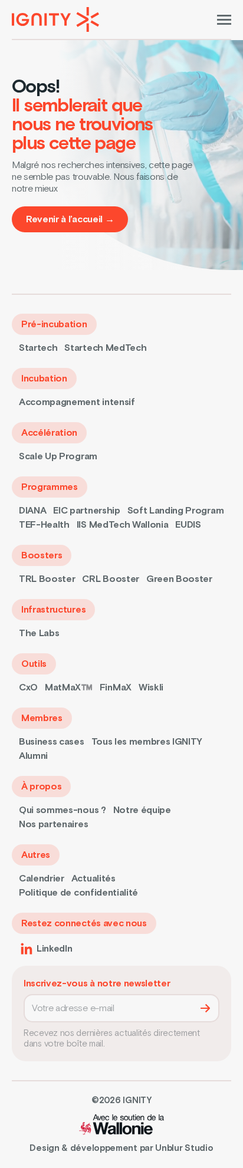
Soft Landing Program (175, 510)
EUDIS (188, 525)
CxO (28, 687)
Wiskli (151, 687)
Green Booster (179, 579)
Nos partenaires (53, 824)
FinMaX (116, 687)
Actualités (93, 878)
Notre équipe (142, 810)
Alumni (33, 756)
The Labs (39, 633)
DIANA (32, 510)
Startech (38, 348)
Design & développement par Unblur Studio (121, 1148)
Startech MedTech (105, 348)
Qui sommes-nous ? (62, 810)
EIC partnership (86, 510)
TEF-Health (44, 525)
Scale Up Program (58, 456)
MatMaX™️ (69, 687)
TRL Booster (47, 579)
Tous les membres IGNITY (147, 742)
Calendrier (41, 878)
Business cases (51, 742)
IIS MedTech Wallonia (123, 525)
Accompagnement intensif (77, 402)
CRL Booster (110, 579)
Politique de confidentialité (78, 893)
